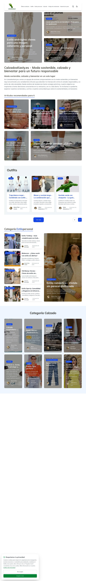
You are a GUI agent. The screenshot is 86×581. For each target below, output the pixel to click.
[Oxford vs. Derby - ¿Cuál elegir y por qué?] (13, 371)
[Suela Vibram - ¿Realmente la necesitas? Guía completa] (33, 335)
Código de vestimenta (53, 6)
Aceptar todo (20, 576)
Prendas (49, 18)
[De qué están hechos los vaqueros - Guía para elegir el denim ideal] (53, 371)
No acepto (20, 571)
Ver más (38, 220)
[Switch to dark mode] (76, 6)
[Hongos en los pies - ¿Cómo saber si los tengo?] (16, 114)
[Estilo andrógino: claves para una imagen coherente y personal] (23, 37)
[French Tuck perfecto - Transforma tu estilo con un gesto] (33, 371)
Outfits (32, 6)
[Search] (73, 6)
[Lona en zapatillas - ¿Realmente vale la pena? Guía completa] (73, 335)
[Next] (80, 220)
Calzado (45, 6)
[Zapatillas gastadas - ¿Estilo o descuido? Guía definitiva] (53, 335)
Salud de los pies (64, 6)
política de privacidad (9, 567)
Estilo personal (38, 6)
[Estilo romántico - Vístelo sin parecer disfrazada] (63, 267)
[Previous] (75, 220)
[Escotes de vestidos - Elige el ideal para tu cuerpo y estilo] (73, 371)
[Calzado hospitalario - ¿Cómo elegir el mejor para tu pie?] (13, 335)
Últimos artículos (25, 6)
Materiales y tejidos (39, 108)
